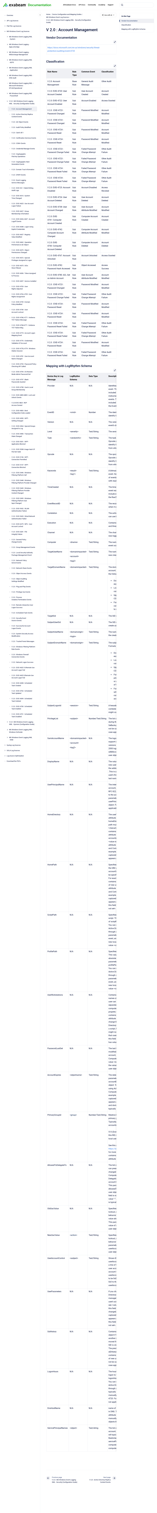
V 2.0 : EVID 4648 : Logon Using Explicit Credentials (22, 228)
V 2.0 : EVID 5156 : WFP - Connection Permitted (20, 458)
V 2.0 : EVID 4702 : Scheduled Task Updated (22, 692)
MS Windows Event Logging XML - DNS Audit (21, 76)
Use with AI (108, 15)
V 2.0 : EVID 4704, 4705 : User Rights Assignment (22, 295)
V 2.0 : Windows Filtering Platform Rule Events (23, 648)
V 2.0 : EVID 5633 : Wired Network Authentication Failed (23, 517)
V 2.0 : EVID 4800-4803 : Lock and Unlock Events (23, 396)
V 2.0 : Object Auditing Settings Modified (19, 580)
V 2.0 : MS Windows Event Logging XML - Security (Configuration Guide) (22, 102)
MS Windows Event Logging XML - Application (20, 69)
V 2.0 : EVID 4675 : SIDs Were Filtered (20, 267)
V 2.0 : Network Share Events (22, 568)
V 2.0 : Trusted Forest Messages (23, 641)
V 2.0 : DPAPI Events (19, 175)
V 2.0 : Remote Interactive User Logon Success (22, 606)
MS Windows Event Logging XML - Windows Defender (21, 731)
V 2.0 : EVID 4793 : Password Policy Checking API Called (24, 365)
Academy (101, 5)
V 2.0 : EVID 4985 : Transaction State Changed (22, 435)
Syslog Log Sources (14, 745)
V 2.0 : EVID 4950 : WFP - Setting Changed (20, 419)
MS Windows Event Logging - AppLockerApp (19, 45)
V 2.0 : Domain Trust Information (23, 169)
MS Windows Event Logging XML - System (20, 38)
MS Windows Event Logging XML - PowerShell (20, 94)
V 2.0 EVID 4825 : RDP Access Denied (19, 404)
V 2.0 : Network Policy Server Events (19, 561)
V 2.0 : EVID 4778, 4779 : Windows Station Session (23, 350)
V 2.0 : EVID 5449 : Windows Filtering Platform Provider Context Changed (21, 490)
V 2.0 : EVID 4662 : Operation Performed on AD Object (21, 243)
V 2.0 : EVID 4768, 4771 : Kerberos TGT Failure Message (23, 319)
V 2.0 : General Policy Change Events (19, 541)
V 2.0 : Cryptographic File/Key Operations (19, 155)
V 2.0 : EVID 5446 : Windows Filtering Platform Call (21, 474)
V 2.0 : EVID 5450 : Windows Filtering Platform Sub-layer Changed (21, 500)
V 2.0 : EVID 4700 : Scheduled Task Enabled (22, 707)
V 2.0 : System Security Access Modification (22, 635)
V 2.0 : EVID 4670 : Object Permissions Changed (20, 251)
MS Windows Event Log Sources (18, 31)
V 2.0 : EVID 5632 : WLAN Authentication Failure (20, 510)
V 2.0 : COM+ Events (19, 143)
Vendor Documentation (129, 21)
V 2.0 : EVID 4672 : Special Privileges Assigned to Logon (22, 259)
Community (92, 5)
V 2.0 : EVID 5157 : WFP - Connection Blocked (20, 466)
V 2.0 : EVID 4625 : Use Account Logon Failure (23, 205)
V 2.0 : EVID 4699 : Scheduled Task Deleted (22, 700)
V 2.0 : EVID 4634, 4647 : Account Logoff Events (23, 220)
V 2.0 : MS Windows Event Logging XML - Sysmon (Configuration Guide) (22, 723)
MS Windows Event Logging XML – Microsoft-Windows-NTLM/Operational (21, 85)
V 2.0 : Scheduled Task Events (22, 613)
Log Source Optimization (15, 756)
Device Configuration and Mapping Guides (67, 14)
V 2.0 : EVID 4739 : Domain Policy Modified (21, 303)
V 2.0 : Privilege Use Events (21, 592)
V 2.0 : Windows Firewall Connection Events (20, 656)
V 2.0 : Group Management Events (23, 547)
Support (110, 5)
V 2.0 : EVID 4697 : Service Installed (24, 281)
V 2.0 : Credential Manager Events (23, 149)
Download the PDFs (14, 761)
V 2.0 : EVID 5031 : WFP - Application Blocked (20, 443)
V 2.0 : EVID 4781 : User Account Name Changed (23, 357)
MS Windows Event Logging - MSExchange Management (19, 53)
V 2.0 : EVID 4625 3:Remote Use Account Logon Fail (23, 676)
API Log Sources (12, 21)
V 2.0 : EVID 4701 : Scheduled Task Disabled (22, 715)
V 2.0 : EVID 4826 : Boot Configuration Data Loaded (21, 412)
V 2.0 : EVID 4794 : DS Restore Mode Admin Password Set (22, 373)
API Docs (82, 5)
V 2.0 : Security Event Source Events (19, 619)
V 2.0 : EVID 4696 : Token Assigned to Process (24, 274)
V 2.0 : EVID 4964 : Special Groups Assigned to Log (23, 427)
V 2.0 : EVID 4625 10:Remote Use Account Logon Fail (23, 669)
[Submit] (122, 5)
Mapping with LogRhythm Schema (133, 29)
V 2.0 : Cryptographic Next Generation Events (20, 163)
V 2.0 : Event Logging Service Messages (19, 181)
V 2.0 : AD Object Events (20, 122)
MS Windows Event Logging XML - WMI (20, 739)
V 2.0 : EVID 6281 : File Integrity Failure (19, 533)
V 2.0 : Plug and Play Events (21, 587)
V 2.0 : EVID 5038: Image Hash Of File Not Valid (23, 450)
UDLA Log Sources (13, 750)
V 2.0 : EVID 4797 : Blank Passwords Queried (20, 381)
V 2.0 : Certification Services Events (24, 138)
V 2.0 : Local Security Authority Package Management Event (22, 554)
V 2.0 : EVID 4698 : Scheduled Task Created (22, 684)
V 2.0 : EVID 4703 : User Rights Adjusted (20, 288)
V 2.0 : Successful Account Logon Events (21, 627)
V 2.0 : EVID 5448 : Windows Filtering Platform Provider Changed (24, 481)
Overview (10, 15)
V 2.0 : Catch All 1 (18, 133)
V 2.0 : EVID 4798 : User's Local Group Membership (22, 388)
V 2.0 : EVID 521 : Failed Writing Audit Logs (22, 189)
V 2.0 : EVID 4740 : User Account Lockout (20, 311)
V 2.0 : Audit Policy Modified (21, 127)
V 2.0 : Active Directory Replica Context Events (22, 115)
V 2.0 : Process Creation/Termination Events (21, 598)
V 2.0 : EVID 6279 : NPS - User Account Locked (22, 525)
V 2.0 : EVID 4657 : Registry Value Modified (21, 236)
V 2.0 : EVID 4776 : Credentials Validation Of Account (22, 342)
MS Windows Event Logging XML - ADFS (20, 61)
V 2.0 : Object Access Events (22, 573)
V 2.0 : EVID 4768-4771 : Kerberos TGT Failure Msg (23, 326)
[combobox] (136, 5)
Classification (126, 25)
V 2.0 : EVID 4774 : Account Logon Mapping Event (23, 334)
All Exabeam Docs (69, 5)
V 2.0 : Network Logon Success (22, 662)
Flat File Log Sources (14, 26)
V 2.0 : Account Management (22, 109)
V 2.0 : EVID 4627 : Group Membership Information (20, 212)
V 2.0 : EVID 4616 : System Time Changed (21, 197)
